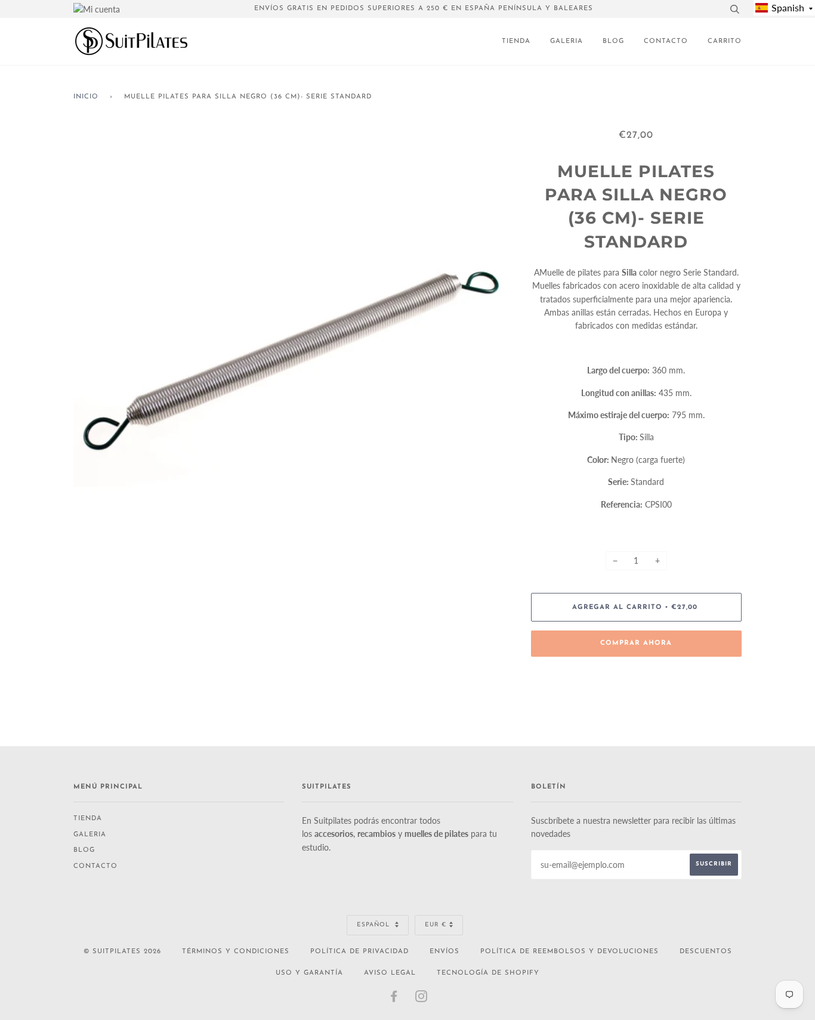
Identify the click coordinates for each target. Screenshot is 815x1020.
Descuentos (706, 951)
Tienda (516, 41)
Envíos (444, 951)
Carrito (725, 41)
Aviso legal (390, 973)
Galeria (566, 41)
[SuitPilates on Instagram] (421, 999)
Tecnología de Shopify (488, 973)
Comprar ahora (636, 643)
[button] (784, 8)
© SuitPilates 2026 (122, 951)
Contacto (666, 41)
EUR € (435, 925)
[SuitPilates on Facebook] (394, 999)
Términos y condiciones (235, 951)
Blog (613, 41)
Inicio (85, 97)
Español (374, 925)
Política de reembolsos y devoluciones (569, 951)
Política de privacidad (359, 951)
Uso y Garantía (309, 973)
